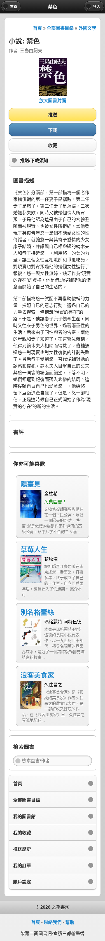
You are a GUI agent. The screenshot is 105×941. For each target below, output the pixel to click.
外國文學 (87, 28)
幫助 (69, 922)
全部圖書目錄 (60, 28)
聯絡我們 (53, 922)
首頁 (37, 28)
